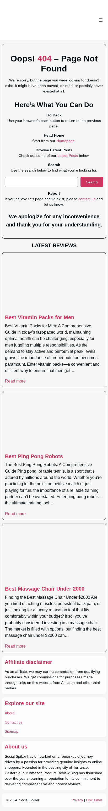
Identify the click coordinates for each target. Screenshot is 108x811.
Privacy (77, 800)
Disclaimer (94, 800)
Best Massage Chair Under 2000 (44, 589)
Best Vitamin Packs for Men (39, 317)
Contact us (14, 722)
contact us (86, 199)
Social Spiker (29, 800)
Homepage (65, 141)
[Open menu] (101, 20)
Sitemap (11, 731)
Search (92, 182)
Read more (15, 381)
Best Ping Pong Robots (34, 456)
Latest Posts (67, 155)
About (9, 713)
